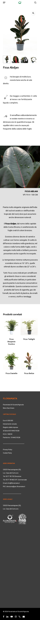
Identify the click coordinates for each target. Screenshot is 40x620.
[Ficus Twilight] (29, 326)
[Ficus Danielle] (11, 361)
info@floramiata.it (13, 483)
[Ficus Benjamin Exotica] (11, 326)
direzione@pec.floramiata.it (15, 486)
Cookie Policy (7, 453)
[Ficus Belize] (29, 361)
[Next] (34, 59)
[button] (33, 13)
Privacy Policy (7, 449)
